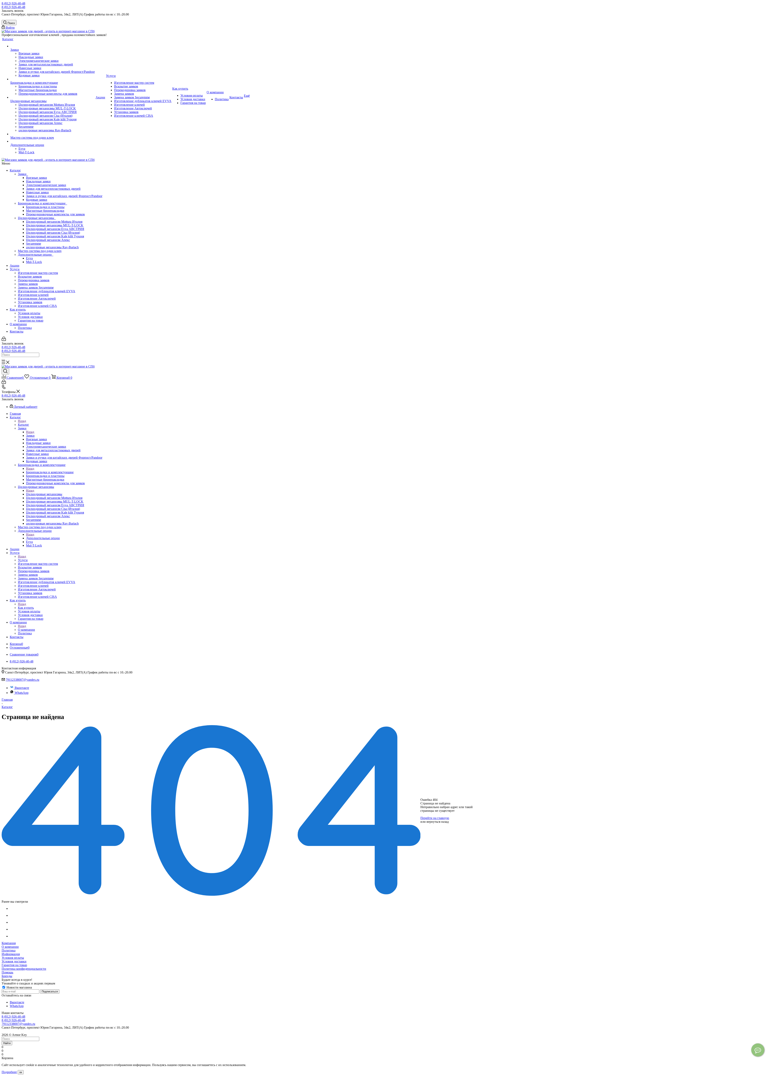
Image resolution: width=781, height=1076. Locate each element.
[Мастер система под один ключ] (52, 134)
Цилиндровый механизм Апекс (48, 240)
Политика (25, 328)
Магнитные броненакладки (45, 210)
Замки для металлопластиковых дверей (53, 188)
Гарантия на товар (30, 320)
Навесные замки (37, 192)
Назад (22, 421)
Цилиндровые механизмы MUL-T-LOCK (54, 225)
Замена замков (28, 284)
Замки (23, 174)
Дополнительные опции (35, 254)
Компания (9, 943)
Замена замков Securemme (36, 287)
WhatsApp (21, 692)
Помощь (7, 972)
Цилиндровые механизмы (37, 218)
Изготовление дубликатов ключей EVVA (46, 291)
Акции (14, 265)
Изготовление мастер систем (38, 273)
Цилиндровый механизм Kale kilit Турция (55, 236)
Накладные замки (38, 181)
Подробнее (9, 1072)
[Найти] (3, 359)
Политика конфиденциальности (24, 968)
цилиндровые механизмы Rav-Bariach (52, 247)
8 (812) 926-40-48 (13, 3)
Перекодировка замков (33, 280)
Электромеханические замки (46, 185)
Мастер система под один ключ (39, 251)
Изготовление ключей (33, 295)
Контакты (16, 331)
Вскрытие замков (30, 276)
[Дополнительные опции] (52, 141)
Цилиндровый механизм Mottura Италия (54, 221)
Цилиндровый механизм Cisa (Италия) (53, 232)
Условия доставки (30, 317)
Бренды (7, 976)
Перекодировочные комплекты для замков (55, 214)
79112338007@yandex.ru (22, 679)
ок (20, 1072)
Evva (29, 258)
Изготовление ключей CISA (37, 306)
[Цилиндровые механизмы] (52, 97)
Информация (11, 954)
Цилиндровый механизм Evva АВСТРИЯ (55, 229)
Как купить (18, 309)
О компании (18, 324)
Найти (7, 1043)
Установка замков (30, 302)
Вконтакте (22, 688)
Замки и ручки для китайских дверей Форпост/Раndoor (64, 196)
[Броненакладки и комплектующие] (52, 79)
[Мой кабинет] (4, 340)
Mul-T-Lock (34, 262)
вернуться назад (437, 821)
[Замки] (52, 46)
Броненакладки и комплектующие (42, 203)
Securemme (33, 243)
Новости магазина (19, 987)
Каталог (15, 170)
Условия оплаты (29, 313)
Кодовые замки (36, 199)
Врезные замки (36, 177)
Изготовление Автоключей (37, 298)
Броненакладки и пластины (45, 207)
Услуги (15, 269)
